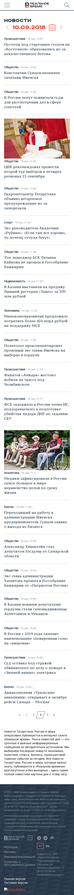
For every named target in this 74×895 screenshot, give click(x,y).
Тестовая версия (16, 883)
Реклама (10, 852)
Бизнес (9, 507)
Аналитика (11, 472)
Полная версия (14, 879)
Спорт (8, 222)
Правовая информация (19, 857)
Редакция (10, 847)
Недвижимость (14, 281)
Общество (11, 67)
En (47, 846)
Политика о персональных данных (19, 863)
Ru (40, 845)
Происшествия (14, 38)
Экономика (12, 310)
